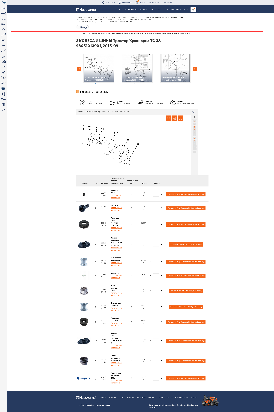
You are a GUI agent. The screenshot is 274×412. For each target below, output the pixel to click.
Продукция (132, 10)
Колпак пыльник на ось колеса (115, 358)
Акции (185, 10)
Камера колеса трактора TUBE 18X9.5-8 (116, 338)
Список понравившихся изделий (155, 2)
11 (194, 149)
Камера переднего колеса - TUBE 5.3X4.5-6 (116, 242)
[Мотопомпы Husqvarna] (3, 88)
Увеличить (98, 84)
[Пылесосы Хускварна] (3, 94)
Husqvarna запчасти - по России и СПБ (126, 17)
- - (194, 152)
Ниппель (114, 205)
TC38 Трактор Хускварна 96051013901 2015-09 (135, 20)
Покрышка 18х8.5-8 (115, 319)
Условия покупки (174, 10)
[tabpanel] (99, 69)
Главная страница (83, 17)
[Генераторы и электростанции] (3, 77)
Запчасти (122, 10)
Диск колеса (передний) (116, 259)
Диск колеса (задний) (116, 304)
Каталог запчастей (100, 17)
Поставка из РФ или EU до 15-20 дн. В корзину (186, 244)
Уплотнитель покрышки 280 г (116, 375)
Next (195, 69)
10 (194, 146)
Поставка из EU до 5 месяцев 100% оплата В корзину (186, 194)
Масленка (115, 273)
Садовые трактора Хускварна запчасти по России (163, 17)
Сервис (152, 10)
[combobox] (137, 112)
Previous (79, 69)
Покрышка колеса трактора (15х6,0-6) (115, 222)
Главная (103, 397)
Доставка (110, 2)
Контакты (127, 2)
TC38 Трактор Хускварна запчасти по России (96, 20)
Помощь (161, 10)
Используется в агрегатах (116, 196)
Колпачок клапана (114, 191)
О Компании (141, 397)
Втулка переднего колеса (115, 288)
